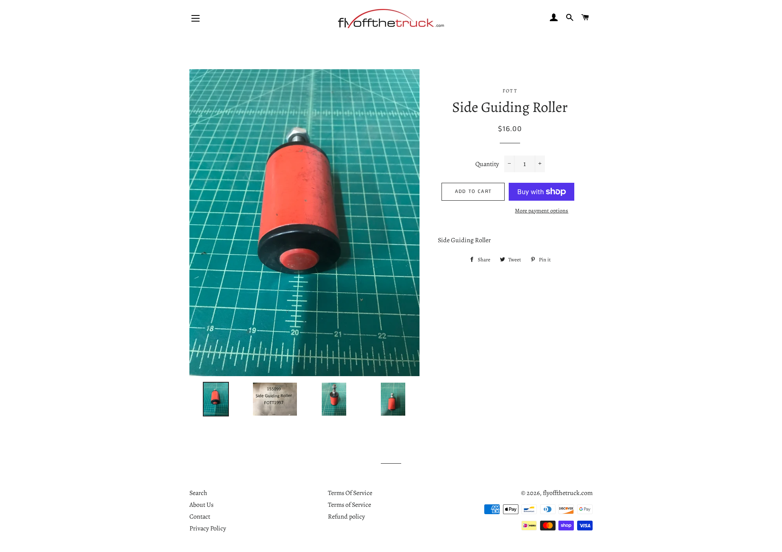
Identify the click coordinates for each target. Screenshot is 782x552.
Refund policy (346, 516)
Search (198, 492)
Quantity (487, 164)
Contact (199, 516)
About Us (201, 504)
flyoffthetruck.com (568, 492)
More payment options (541, 211)
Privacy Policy (207, 528)
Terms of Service (349, 504)
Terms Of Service (350, 492)
